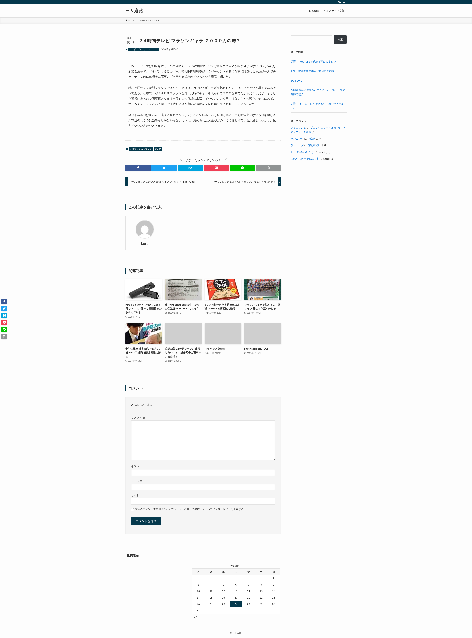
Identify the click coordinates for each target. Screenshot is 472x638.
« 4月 (195, 617)
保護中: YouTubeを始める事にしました (313, 61)
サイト (135, 495)
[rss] (339, 2)
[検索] (344, 2)
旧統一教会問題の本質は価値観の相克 (312, 71)
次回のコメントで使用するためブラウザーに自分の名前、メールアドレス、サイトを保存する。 (190, 509)
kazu (144, 243)
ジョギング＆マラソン (139, 49)
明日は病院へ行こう (302, 152)
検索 (340, 39)
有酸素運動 (314, 145)
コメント (138, 417)
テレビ (155, 49)
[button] (138, 168)
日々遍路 (134, 10)
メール (136, 480)
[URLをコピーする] (268, 168)
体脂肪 (311, 138)
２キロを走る (298, 127)
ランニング (297, 138)
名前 (135, 466)
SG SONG (297, 80)
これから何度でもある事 (305, 158)
